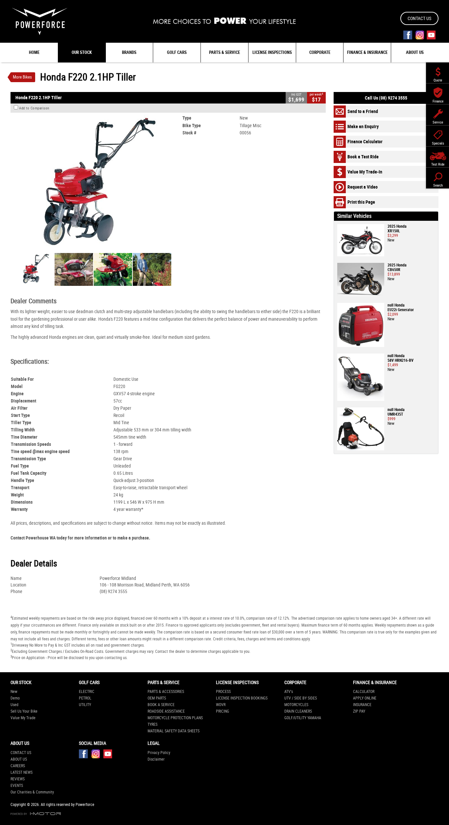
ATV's (288, 691)
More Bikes (22, 77)
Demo (15, 698)
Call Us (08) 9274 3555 (386, 98)
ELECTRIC (86, 691)
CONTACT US (21, 752)
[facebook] (407, 35)
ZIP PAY (359, 711)
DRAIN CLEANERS (298, 711)
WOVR (220, 704)
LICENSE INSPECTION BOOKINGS (242, 698)
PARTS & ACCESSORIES (166, 691)
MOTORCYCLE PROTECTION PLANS (175, 718)
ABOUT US (19, 759)
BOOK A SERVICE (161, 704)
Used (14, 704)
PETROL (85, 698)
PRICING (222, 711)
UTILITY (85, 704)
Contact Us (419, 18)
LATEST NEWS (22, 772)
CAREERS (18, 766)
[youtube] (431, 35)
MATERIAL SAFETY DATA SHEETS (174, 731)
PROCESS (223, 691)
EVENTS (17, 785)
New (14, 691)
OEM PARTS (157, 698)
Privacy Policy (159, 752)
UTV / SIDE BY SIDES (300, 698)
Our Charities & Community (32, 792)
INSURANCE (362, 704)
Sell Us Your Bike (24, 711)
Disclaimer (156, 759)
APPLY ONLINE (364, 698)
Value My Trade (23, 718)
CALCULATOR (363, 691)
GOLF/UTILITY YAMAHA (302, 718)
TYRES (152, 724)
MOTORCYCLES (296, 704)
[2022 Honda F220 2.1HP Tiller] (94, 182)
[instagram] (419, 35)
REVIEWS (18, 779)
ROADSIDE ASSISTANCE (166, 711)
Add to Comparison (34, 108)
